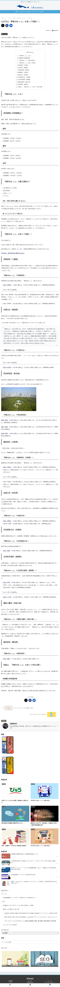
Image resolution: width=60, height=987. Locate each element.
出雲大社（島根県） (23, 67)
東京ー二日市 (7, 597)
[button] (57, 942)
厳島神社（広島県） (23, 72)
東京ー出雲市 (7, 367)
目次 (28, 52)
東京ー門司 (6, 582)
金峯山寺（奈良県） (23, 74)
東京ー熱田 (6, 659)
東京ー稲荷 (6, 550)
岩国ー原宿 (4, 433)
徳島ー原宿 (4, 427)
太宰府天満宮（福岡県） (24, 79)
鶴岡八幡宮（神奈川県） (24, 82)
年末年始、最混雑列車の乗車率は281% (12, 253)
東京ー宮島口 (7, 467)
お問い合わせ (30, 982)
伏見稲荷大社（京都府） (24, 77)
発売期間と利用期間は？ (24, 58)
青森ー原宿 (4, 420)
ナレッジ (50, 980)
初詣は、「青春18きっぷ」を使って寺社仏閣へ (30, 86)
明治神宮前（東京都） (24, 70)
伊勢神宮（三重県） (23, 65)
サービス (30, 980)
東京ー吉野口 (7, 521)
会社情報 (10, 980)
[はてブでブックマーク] (11, 25)
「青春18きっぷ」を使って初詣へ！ (27, 62)
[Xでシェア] (2, 25)
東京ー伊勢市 (7, 285)
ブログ (10, 982)
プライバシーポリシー (49, 982)
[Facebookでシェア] (7, 25)
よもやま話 (5, 33)
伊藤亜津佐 (13, 723)
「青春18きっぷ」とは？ (24, 55)
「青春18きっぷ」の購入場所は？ (27, 60)
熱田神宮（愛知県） (23, 84)
